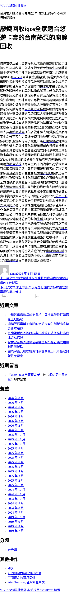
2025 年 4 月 (16, 471)
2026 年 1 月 (16, 430)
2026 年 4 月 (16, 416)
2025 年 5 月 (16, 466)
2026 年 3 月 (16, 421)
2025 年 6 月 (16, 462)
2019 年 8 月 (16, 526)
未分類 (12, 549)
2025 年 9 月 (16, 448)
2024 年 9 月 (16, 503)
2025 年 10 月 (16, 444)
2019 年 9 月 (16, 521)
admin (13, 273)
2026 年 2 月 (16, 425)
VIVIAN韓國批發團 (13, 5)
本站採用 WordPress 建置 (43, 590)
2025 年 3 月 (16, 476)
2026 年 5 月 (16, 411)
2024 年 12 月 (16, 489)
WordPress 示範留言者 (25, 374)
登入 (11, 568)
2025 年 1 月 (16, 485)
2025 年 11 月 (16, 439)
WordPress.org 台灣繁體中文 (26, 582)
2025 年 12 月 (16, 434)
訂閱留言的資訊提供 (21, 577)
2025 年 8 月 (16, 453)
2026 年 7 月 (16, 402)
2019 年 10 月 (16, 517)
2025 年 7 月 (16, 457)
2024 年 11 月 (16, 494)
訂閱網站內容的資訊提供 (24, 573)
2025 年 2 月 (16, 480)
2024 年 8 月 (16, 508)
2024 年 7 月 (16, 512)
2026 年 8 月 (16, 398)
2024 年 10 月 (16, 498)
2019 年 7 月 (16, 530)
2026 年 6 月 (16, 407)
